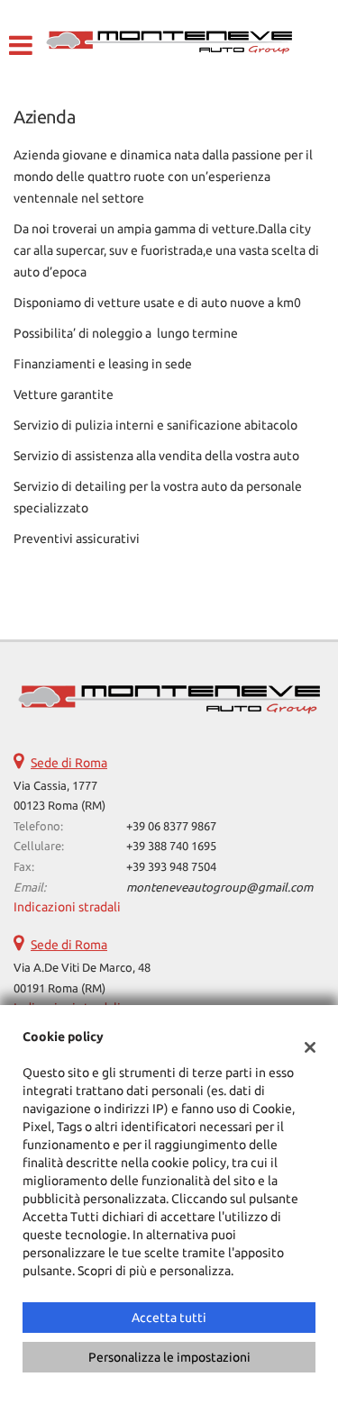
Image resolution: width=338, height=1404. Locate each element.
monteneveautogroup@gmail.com (219, 887)
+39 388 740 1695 (171, 846)
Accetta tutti (169, 1317)
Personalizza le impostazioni (169, 1357)
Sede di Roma (69, 763)
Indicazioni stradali (67, 907)
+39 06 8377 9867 (171, 826)
